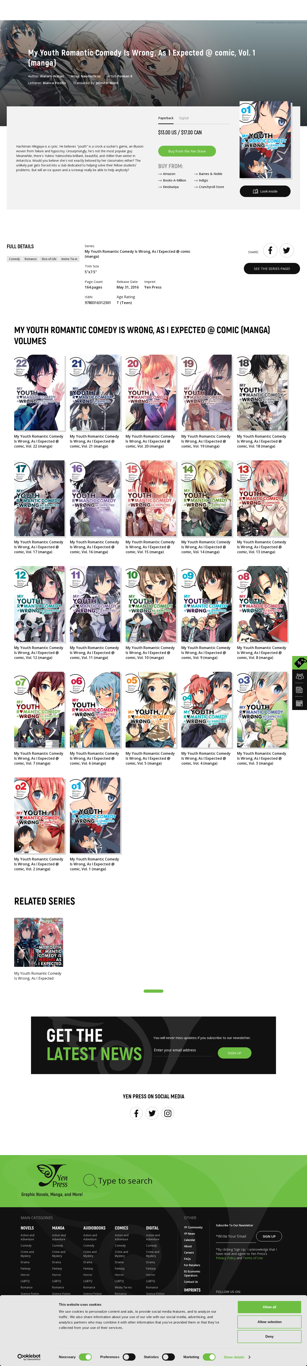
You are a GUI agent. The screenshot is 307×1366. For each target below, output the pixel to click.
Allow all (269, 1307)
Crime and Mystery (27, 1254)
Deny (269, 1336)
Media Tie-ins (123, 1287)
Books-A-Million (174, 180)
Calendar (189, 1240)
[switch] (129, 1357)
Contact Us (191, 1282)
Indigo (203, 180)
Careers (189, 1252)
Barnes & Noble (210, 174)
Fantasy (25, 1268)
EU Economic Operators (192, 1273)
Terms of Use (253, 1258)
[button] (153, 991)
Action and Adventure (27, 1237)
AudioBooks (94, 1228)
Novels (27, 1228)
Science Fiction (30, 1294)
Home (18, 30)
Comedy (14, 259)
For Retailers (192, 1265)
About (188, 1246)
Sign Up (269, 1236)
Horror (25, 1275)
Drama (25, 1262)
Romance (31, 259)
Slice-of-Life (49, 259)
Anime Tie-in (69, 259)
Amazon (169, 174)
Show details (234, 1357)
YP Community (193, 1227)
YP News (189, 1234)
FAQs (187, 1259)
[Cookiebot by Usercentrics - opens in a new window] (29, 1357)
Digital (152, 1228)
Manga (30, 30)
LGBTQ (25, 1281)
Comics (121, 1228)
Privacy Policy (226, 1258)
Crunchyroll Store (211, 187)
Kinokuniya (171, 187)
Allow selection (270, 1322)
